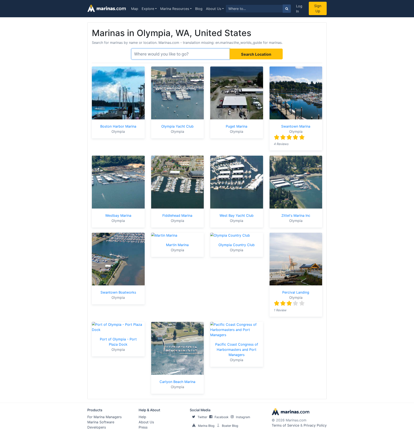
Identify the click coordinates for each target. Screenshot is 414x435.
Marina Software (100, 422)
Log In (299, 8)
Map (134, 8)
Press (143, 427)
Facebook (222, 417)
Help (142, 417)
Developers (96, 427)
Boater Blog (230, 425)
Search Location (256, 54)
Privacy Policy (315, 425)
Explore (148, 8)
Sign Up (317, 8)
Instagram (243, 417)
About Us (213, 8)
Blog (198, 8)
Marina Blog (206, 425)
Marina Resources (174, 8)
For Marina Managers (104, 417)
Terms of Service (285, 425)
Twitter (202, 417)
